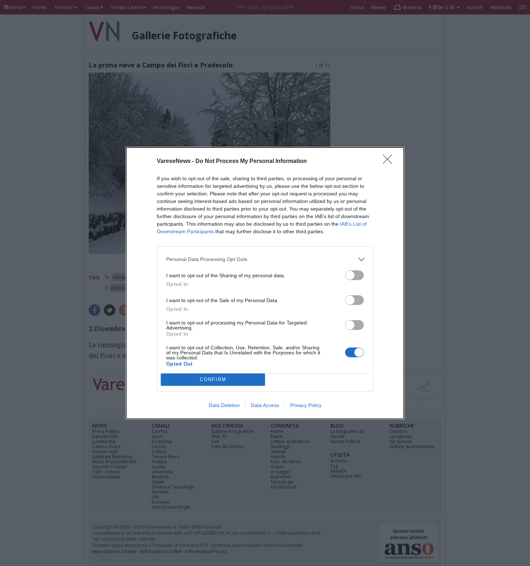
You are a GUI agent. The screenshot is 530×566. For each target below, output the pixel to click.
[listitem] (265, 259)
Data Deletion (224, 405)
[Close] (390, 161)
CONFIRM (213, 379)
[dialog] (265, 283)
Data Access (265, 405)
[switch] (354, 275)
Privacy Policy (306, 405)
